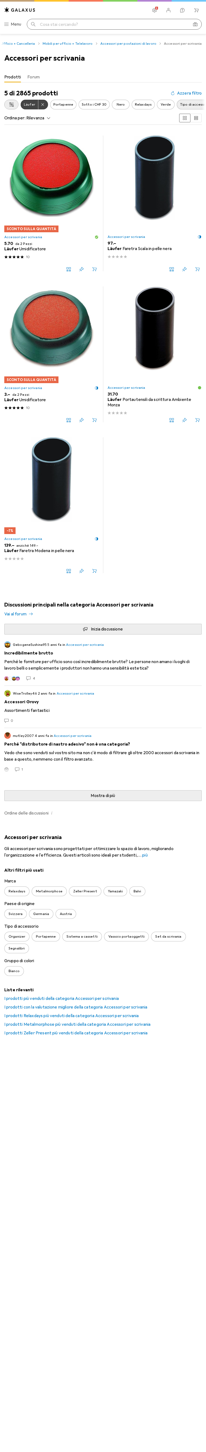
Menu (16, 24)
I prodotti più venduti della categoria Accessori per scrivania (61, 998)
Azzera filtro (189, 93)
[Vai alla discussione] (103, 661)
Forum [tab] (33, 77)
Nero (121, 104)
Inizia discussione (107, 629)
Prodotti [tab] (12, 77)
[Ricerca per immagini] (195, 24)
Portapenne (63, 104)
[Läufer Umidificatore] (51, 203)
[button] (96, 237)
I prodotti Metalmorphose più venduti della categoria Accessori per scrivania (77, 1024)
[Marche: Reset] (43, 104)
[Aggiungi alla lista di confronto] (68, 269)
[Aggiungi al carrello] (94, 269)
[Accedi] (168, 10)
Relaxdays (143, 104)
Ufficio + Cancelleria (18, 43)
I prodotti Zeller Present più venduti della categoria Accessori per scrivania (76, 1033)
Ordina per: (14, 118)
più (145, 855)
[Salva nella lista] (81, 269)
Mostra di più (103, 795)
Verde (166, 104)
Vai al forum (15, 614)
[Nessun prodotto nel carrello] (196, 10)
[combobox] (11, 104)
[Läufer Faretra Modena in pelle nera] (51, 505)
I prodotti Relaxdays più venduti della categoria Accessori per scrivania (71, 1015)
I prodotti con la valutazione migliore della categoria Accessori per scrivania (75, 1007)
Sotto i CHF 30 (94, 104)
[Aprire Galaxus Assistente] (182, 10)
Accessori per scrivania (23, 237)
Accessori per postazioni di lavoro (128, 43)
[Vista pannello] (184, 118)
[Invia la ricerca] (33, 24)
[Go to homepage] (20, 9)
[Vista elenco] (196, 118)
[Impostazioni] (154, 10)
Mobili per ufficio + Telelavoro (68, 43)
